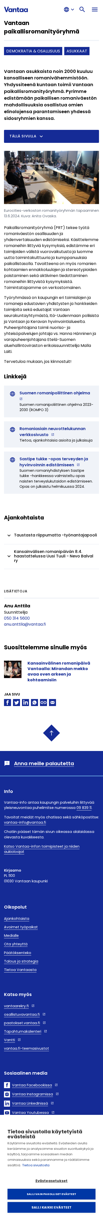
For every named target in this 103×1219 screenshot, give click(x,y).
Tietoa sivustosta (36, 1165)
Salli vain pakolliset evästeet (51, 1194)
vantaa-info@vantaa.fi (25, 822)
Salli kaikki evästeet (52, 1207)
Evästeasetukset (52, 1181)
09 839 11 (84, 807)
